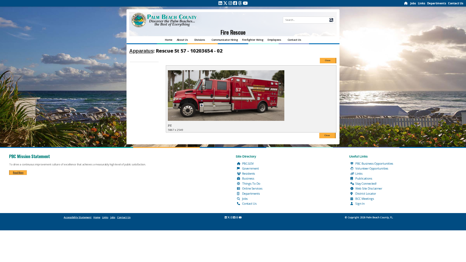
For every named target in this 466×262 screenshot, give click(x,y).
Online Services (251, 188)
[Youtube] (245, 3)
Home (96, 217)
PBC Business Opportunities (374, 163)
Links (421, 3)
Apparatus (141, 51)
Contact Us (455, 3)
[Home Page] (406, 3)
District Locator (365, 193)
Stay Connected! (365, 183)
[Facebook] (235, 3)
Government (250, 168)
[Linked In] (220, 3)
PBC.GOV (247, 163)
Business (247, 178)
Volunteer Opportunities (371, 168)
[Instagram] (230, 3)
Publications (363, 178)
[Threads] (240, 3)
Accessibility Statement (77, 217)
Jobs (413, 3)
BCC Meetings (364, 198)
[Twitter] (225, 3)
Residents (248, 173)
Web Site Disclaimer (368, 188)
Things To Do (250, 183)
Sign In (360, 203)
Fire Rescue (233, 32)
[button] (331, 20)
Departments (436, 3)
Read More (18, 172)
